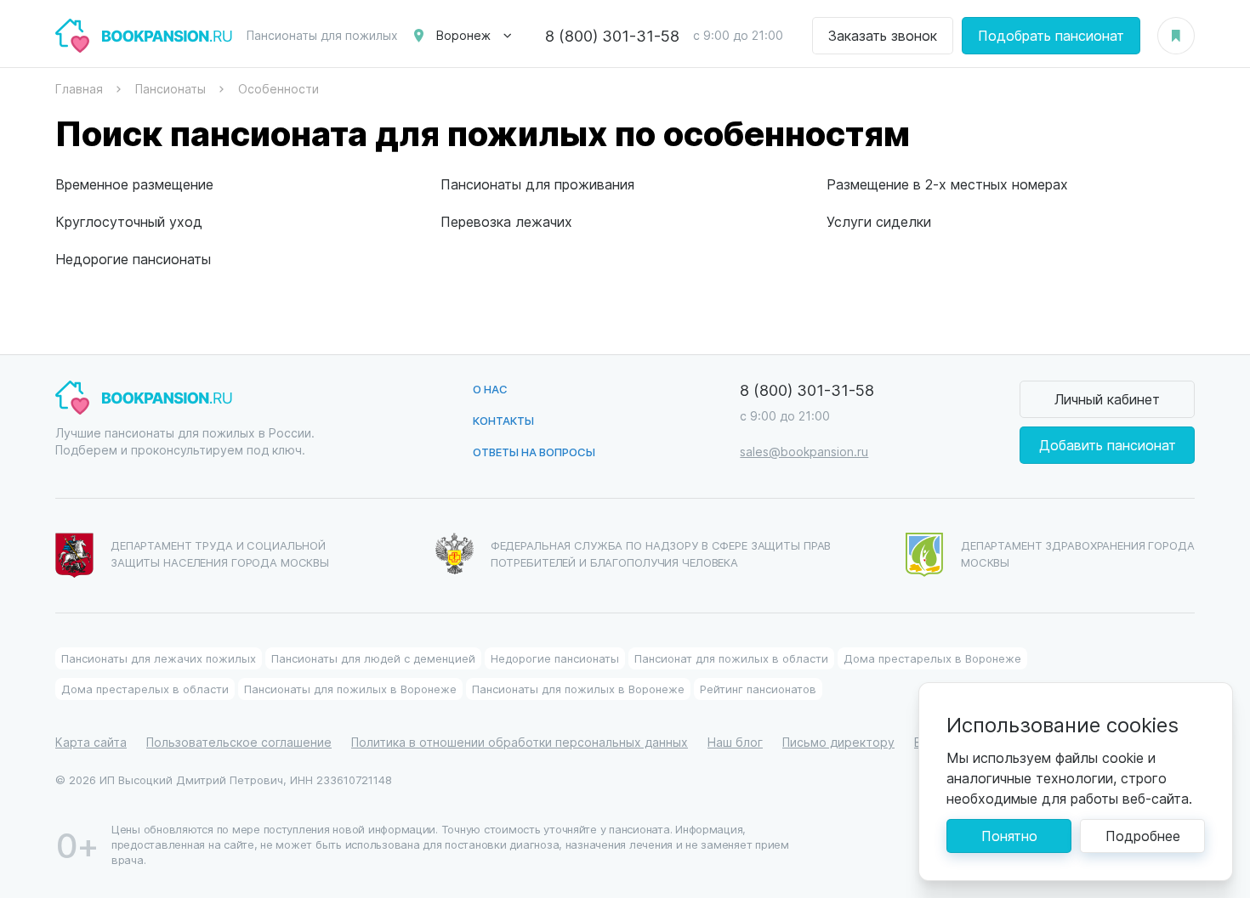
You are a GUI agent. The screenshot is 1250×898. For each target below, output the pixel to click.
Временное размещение (134, 184)
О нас (490, 388)
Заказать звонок (882, 35)
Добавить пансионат (1107, 445)
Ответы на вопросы (534, 451)
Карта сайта (91, 742)
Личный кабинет (1107, 399)
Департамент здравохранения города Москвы (1078, 553)
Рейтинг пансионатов (758, 688)
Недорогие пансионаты (133, 259)
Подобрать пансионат (1051, 35)
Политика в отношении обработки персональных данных (519, 742)
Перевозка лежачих (506, 221)
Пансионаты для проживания (537, 184)
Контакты (503, 420)
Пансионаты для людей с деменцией (373, 658)
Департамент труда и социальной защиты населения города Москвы (220, 553)
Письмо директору (838, 742)
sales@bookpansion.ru (804, 451)
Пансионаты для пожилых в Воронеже (350, 688)
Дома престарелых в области (145, 688)
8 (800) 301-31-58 (612, 35)
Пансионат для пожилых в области (731, 658)
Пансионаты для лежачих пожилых (158, 658)
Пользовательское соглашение (239, 742)
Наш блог (735, 742)
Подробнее (1142, 835)
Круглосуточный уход (128, 221)
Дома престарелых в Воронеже (932, 658)
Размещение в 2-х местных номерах (947, 184)
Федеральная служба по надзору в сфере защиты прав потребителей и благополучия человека (661, 553)
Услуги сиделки (879, 221)
